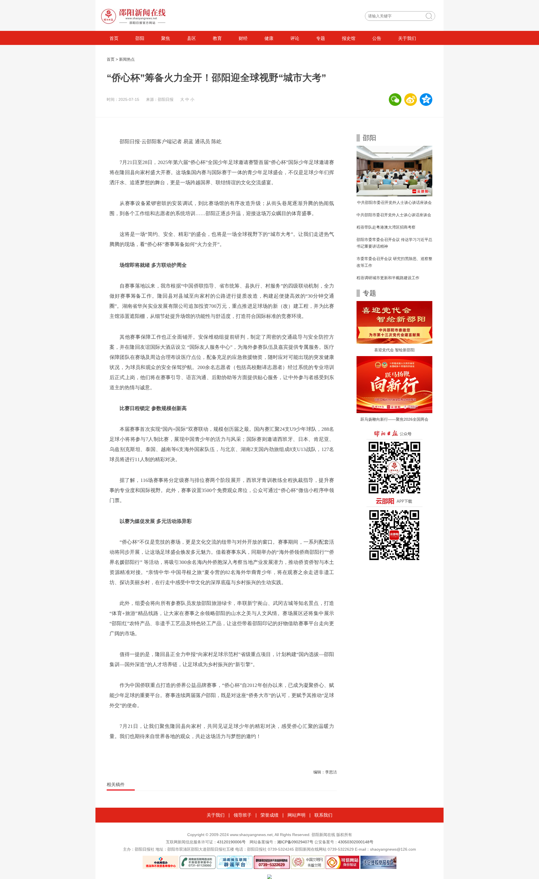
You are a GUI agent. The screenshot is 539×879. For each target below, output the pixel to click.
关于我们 (407, 38)
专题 (320, 38)
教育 (217, 38)
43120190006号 (231, 842)
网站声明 (296, 815)
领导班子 (243, 815)
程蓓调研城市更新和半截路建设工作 (388, 277)
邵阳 (139, 38)
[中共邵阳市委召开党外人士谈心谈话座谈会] (394, 170)
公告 (376, 38)
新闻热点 (127, 59)
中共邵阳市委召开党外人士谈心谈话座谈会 (394, 202)
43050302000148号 (355, 842)
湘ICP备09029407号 (295, 842)
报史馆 (348, 38)
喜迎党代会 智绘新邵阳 (394, 350)
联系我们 (323, 815)
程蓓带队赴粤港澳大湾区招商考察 (386, 227)
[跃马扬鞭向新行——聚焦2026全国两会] (394, 384)
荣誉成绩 (269, 815)
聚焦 (165, 38)
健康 (268, 38)
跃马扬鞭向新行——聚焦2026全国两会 (394, 419)
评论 (294, 38)
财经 (243, 38)
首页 (113, 38)
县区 (191, 38)
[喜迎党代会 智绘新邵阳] (394, 322)
